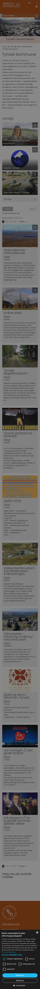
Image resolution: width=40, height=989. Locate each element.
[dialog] (20, 959)
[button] (20, 955)
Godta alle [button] (20, 975)
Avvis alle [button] (20, 981)
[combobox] (37, 932)
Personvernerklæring (8, 952)
